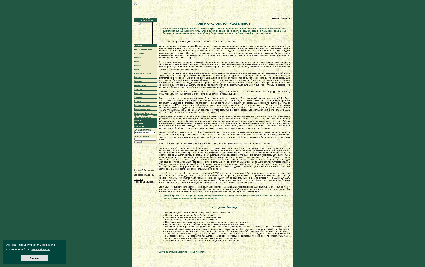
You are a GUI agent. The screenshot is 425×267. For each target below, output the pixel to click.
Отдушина (138, 97)
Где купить (138, 123)
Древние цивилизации (143, 49)
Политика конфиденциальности (144, 180)
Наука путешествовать (143, 105)
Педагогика (138, 93)
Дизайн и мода (140, 85)
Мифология (138, 101)
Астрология (138, 65)
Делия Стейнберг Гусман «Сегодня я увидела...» (145, 116)
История (137, 77)
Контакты (138, 120)
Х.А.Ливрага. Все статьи (143, 113)
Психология (138, 57)
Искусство (138, 61)
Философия (139, 53)
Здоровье (138, 81)
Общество (138, 89)
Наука (136, 69)
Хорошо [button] (34, 258)
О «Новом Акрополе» (142, 73)
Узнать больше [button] (40, 249)
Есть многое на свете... (143, 109)
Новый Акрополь (145, 170)
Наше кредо (139, 126)
